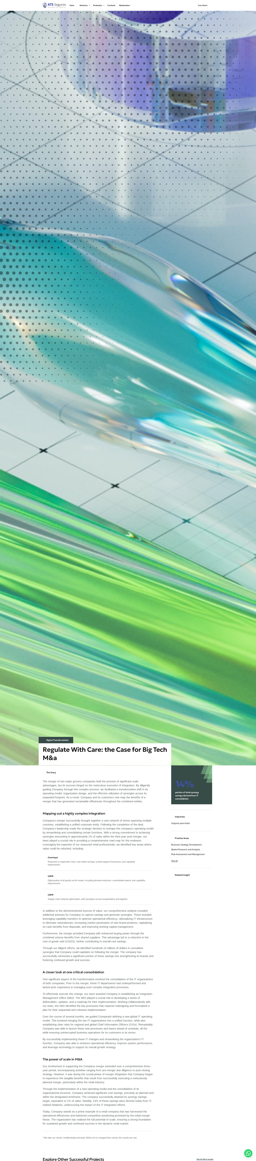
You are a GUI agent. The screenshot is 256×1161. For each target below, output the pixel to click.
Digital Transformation (57, 740)
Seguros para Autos (180, 823)
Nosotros (84, 5)
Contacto (111, 5)
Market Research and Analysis (185, 849)
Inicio (72, 5)
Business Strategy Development (186, 845)
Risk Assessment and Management (188, 854)
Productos (97, 5)
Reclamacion (124, 5)
